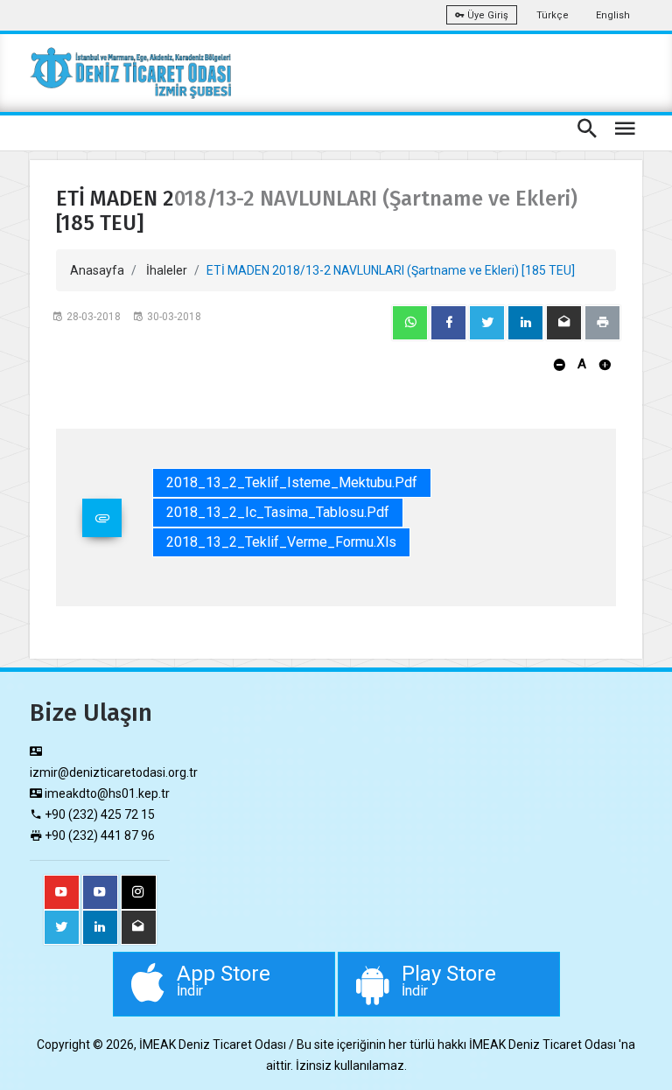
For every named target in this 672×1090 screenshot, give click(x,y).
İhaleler (166, 270)
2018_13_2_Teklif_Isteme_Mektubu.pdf (291, 482)
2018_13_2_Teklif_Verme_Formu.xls (281, 542)
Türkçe (552, 15)
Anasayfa (97, 270)
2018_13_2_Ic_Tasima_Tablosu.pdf (277, 512)
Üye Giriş (486, 15)
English (613, 15)
